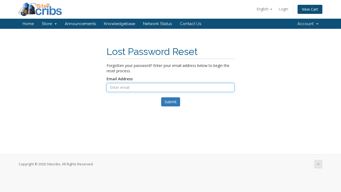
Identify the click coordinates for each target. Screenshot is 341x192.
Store (48, 23)
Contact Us (190, 23)
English (263, 8)
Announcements (80, 23)
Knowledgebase (119, 23)
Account (306, 23)
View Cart (310, 9)
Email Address (120, 78)
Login (283, 8)
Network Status (157, 23)
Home (28, 23)
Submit (171, 101)
